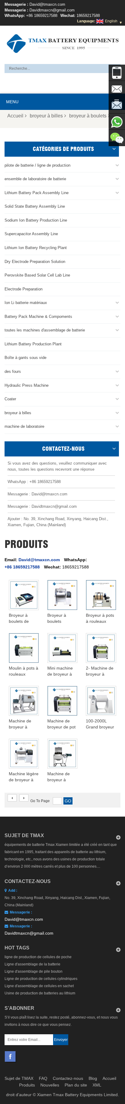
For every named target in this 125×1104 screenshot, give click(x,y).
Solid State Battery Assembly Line (35, 206)
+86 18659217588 (41, 15)
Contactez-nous (68, 1078)
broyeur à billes (46, 115)
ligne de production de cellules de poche (38, 957)
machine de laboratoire (24, 426)
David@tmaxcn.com (47, 4)
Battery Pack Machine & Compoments (38, 316)
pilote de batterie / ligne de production (37, 165)
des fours (13, 371)
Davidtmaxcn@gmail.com (52, 10)
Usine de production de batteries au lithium (40, 993)
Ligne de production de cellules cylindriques (41, 979)
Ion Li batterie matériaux (26, 302)
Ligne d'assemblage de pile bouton (33, 971)
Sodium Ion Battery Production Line (36, 220)
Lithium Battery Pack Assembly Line (37, 192)
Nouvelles (49, 1085)
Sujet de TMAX (19, 1078)
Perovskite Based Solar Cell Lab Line (37, 275)
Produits (27, 1085)
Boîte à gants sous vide (25, 357)
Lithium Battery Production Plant (33, 344)
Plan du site (76, 1085)
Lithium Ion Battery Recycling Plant (36, 247)
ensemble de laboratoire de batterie (35, 179)
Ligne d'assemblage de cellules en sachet (39, 986)
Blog (93, 1078)
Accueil (15, 115)
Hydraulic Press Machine (27, 385)
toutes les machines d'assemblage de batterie (45, 330)
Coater (10, 399)
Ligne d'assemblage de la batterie (32, 964)
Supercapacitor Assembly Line (31, 234)
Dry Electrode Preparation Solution (35, 261)
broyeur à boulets (87, 115)
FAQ (43, 1078)
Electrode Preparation (23, 289)
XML (97, 1085)
